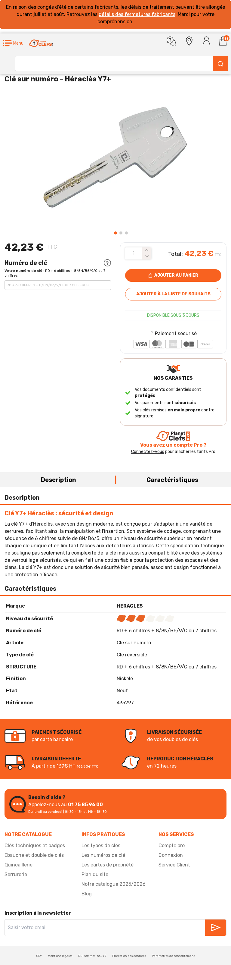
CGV (39, 956)
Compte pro (172, 845)
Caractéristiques (172, 479)
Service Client (174, 865)
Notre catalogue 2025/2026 (114, 884)
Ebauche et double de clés (34, 855)
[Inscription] (215, 927)
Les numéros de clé (103, 855)
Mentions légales (60, 956)
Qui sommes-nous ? (92, 956)
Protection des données (129, 956)
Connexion (171, 855)
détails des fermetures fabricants (137, 14)
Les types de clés (101, 845)
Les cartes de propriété (108, 865)
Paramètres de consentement (173, 956)
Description (58, 479)
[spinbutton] (133, 253)
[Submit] (220, 63)
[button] (13, 43)
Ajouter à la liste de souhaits (173, 294)
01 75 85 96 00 (85, 804)
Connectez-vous (147, 451)
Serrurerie (16, 874)
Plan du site (95, 874)
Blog (87, 894)
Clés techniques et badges (35, 845)
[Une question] (171, 41)
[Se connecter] (206, 41)
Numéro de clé (26, 262)
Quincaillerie (18, 865)
